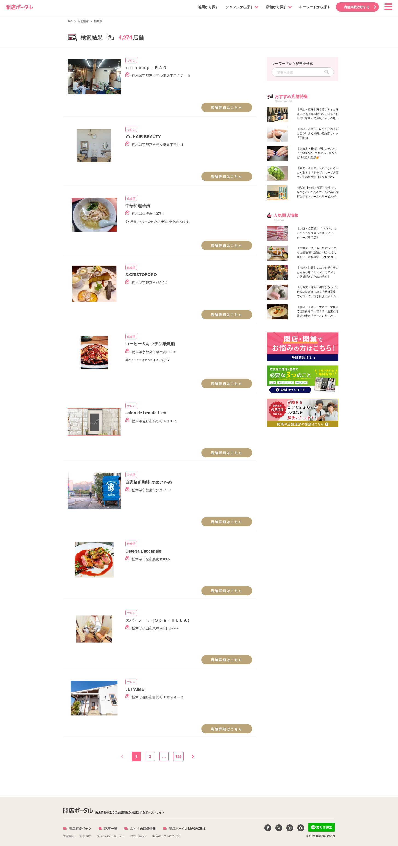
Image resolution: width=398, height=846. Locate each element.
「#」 (110, 37)
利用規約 (85, 836)
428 (178, 756)
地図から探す (208, 6)
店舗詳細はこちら (227, 107)
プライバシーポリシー (110, 836)
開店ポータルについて (166, 836)
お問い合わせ (138, 836)
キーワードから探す (314, 6)
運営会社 (68, 836)
